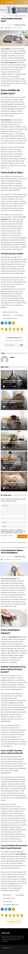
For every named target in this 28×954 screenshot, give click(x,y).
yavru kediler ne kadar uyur (10, 318)
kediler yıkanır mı (7, 895)
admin (2, 25)
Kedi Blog (5, 378)
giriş (9, 535)
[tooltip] (2, 323)
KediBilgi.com (10, 2)
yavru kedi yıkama (7, 901)
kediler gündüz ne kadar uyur (10, 312)
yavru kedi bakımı (18, 315)
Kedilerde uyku (6, 315)
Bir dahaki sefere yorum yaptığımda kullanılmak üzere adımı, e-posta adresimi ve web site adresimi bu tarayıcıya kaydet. (13, 531)
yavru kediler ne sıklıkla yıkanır (10, 904)
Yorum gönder (22, 536)
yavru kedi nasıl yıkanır (8, 898)
